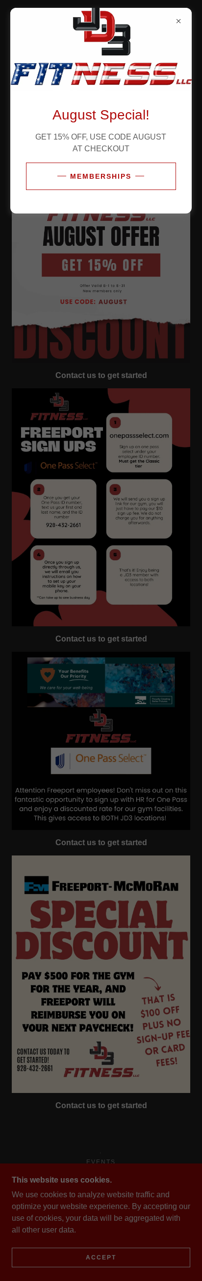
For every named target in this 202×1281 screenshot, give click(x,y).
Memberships (100, 176)
